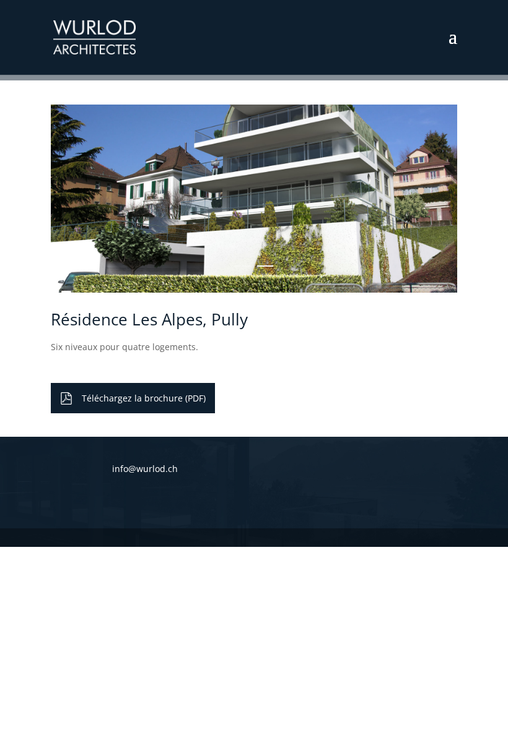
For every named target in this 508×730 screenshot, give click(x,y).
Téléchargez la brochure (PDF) (144, 398)
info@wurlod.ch (145, 468)
